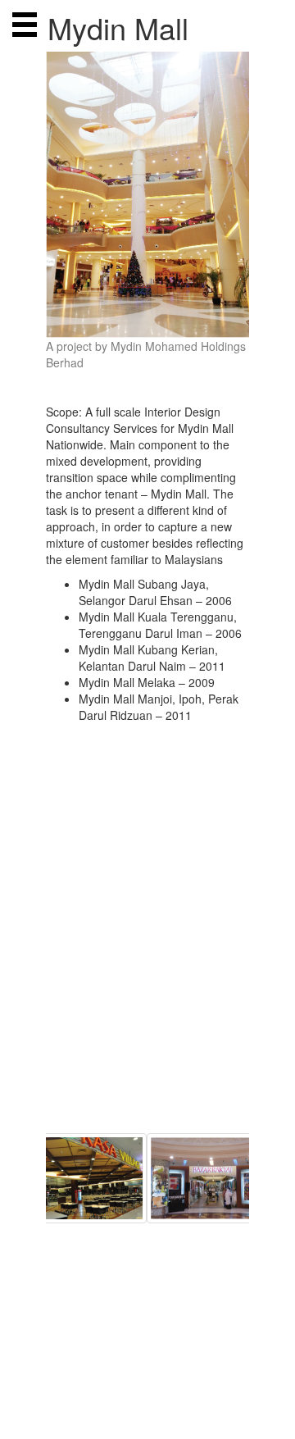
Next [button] (261, 1313)
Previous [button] (33, 1313)
